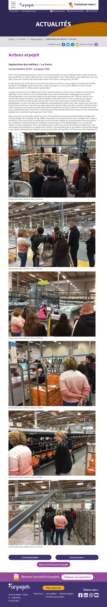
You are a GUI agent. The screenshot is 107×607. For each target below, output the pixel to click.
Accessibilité (51, 593)
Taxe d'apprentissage (29, 11)
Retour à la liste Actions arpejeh (53, 564)
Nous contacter (53, 587)
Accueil (11, 39)
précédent (31, 557)
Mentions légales (66, 593)
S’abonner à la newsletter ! (77, 576)
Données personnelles (55, 597)
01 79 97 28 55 (92, 11)
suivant (76, 557)
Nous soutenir (14, 11)
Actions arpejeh (36, 39)
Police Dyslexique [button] (59, 11)
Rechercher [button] (77, 11)
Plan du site (38, 593)
